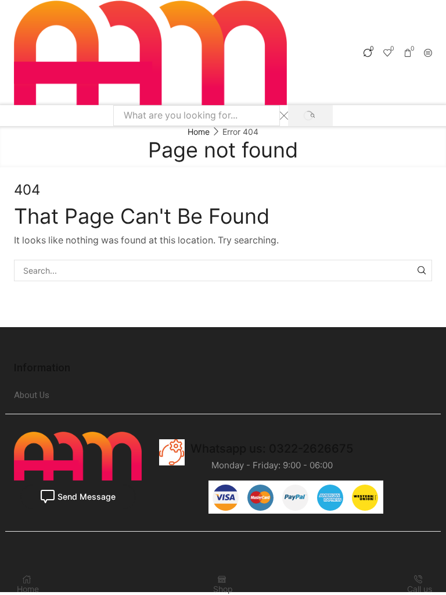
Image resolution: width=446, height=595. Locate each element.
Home (199, 132)
